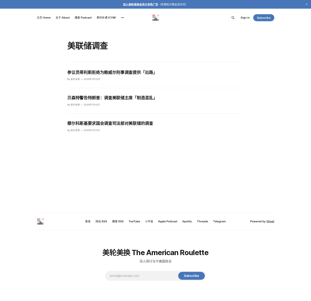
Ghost (270, 221)
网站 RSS (101, 221)
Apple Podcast (167, 221)
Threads (202, 221)
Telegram (219, 221)
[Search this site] (233, 18)
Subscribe (264, 17)
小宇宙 (149, 221)
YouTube (134, 221)
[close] (307, 4)
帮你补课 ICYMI (106, 17)
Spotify (187, 221)
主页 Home (44, 17)
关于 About (63, 17)
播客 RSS (118, 221)
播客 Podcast (83, 17)
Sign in (245, 17)
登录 (88, 221)
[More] (122, 18)
